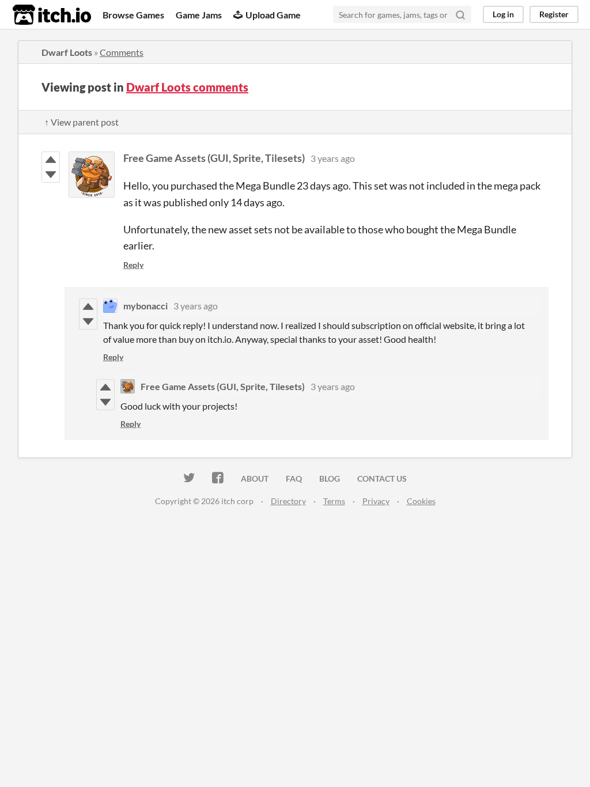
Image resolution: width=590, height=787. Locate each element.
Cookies (421, 501)
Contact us (382, 478)
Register (554, 14)
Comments (121, 52)
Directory (288, 501)
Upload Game (273, 14)
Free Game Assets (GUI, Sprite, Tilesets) (214, 158)
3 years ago (333, 158)
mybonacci (145, 305)
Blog (329, 478)
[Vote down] (50, 174)
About (254, 478)
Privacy (375, 501)
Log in (503, 14)
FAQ (294, 478)
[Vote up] (50, 159)
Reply (133, 265)
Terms (334, 501)
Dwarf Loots (66, 52)
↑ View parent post (81, 121)
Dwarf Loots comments (187, 87)
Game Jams (199, 14)
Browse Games (133, 14)
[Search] (460, 14)
